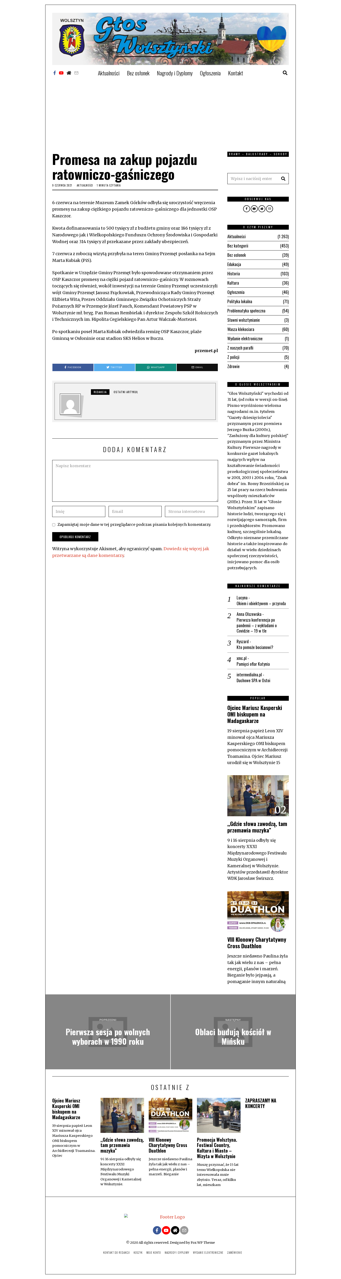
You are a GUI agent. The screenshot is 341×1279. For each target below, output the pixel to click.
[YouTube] (61, 73)
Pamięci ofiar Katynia (253, 664)
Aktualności (108, 73)
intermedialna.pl (249, 675)
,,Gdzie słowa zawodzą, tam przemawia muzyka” (257, 826)
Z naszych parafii (240, 348)
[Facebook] (54, 73)
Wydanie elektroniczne (245, 338)
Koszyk (138, 1252)
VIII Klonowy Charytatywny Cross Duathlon (256, 942)
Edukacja (234, 264)
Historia (233, 273)
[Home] (68, 73)
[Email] (76, 73)
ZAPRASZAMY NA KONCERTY (260, 1103)
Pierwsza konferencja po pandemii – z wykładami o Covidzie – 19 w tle (257, 625)
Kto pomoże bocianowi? (255, 647)
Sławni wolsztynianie (243, 320)
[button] (283, 178)
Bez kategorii (237, 246)
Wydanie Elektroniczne (208, 1252)
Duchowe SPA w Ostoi (253, 680)
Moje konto (153, 1252)
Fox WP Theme (203, 1242)
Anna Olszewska (249, 614)
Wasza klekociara (240, 329)
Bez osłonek (138, 73)
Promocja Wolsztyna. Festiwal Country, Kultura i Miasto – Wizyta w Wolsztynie (217, 1148)
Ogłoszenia (210, 73)
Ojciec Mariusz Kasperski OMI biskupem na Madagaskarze (254, 714)
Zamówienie (234, 1252)
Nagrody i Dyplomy (175, 73)
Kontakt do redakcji (116, 1252)
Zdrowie (233, 366)
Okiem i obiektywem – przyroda (261, 603)
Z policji (233, 357)
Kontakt (235, 73)
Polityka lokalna (239, 301)
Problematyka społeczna (246, 311)
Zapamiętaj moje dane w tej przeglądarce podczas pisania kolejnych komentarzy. (134, 524)
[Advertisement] (170, 112)
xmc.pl (242, 658)
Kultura (233, 283)
